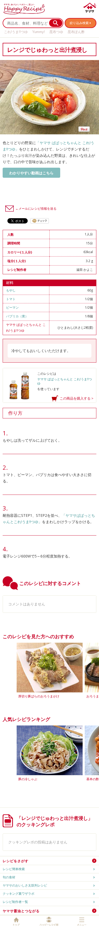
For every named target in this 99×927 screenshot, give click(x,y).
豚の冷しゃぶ (27, 779)
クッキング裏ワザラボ (18, 893)
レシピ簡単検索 (14, 869)
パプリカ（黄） (17, 316)
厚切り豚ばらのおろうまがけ (38, 696)
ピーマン (12, 307)
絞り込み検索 (79, 23)
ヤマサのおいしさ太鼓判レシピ (25, 885)
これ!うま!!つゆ (16, 32)
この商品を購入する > (76, 398)
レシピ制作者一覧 (15, 901)
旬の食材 (9, 877)
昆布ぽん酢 (76, 32)
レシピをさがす (16, 860)
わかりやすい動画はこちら (31, 172)
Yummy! (38, 32)
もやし (11, 290)
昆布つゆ (56, 32)
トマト (11, 299)
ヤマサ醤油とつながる (21, 910)
